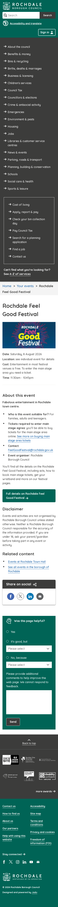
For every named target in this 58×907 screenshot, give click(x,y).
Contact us (8, 806)
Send (13, 722)
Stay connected (12, 854)
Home (6, 286)
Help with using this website (13, 837)
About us (7, 820)
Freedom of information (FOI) (40, 841)
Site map (35, 813)
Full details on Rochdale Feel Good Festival (25, 496)
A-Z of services (20, 274)
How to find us (11, 813)
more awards (44, 791)
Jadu (34, 892)
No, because (19, 658)
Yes (13, 632)
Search (47, 15)
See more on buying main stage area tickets (29, 438)
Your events (25, 286)
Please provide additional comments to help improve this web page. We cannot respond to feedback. (27, 680)
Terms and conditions (36, 822)
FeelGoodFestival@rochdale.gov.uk (30, 450)
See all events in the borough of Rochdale (28, 569)
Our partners (10, 828)
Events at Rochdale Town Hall (27, 561)
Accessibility (37, 806)
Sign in (44, 32)
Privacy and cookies (42, 832)
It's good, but (19, 641)
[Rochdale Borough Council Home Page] (22, 6)
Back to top (29, 743)
